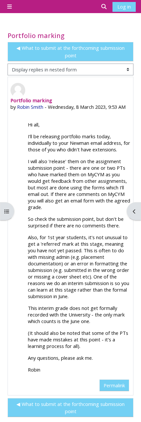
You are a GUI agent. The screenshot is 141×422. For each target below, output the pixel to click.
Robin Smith (30, 107)
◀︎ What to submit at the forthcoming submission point (70, 51)
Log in (124, 6)
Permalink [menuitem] (114, 385)
